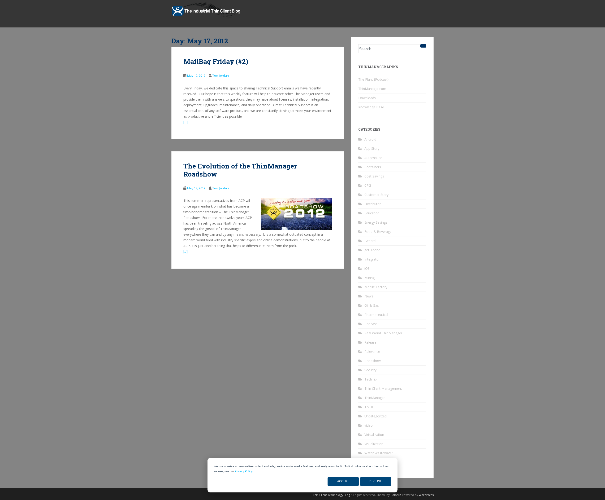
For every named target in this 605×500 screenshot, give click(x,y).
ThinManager (374, 397)
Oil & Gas (371, 305)
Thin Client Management (383, 388)
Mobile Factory (375, 287)
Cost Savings (374, 176)
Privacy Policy (243, 471)
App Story (371, 148)
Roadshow (372, 360)
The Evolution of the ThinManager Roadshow (240, 170)
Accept (343, 481)
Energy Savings (375, 222)
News (368, 296)
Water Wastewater (378, 453)
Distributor (372, 204)
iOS (367, 268)
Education (372, 213)
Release (370, 342)
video (368, 425)
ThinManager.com (372, 88)
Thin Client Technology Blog (331, 495)
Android (370, 139)
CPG (367, 185)
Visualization (373, 444)
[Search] (423, 46)
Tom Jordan (220, 75)
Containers (372, 167)
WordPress (426, 495)
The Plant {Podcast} (373, 79)
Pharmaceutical (376, 314)
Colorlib (395, 495)
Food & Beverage (378, 231)
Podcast (370, 324)
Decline (375, 481)
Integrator (372, 259)
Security (370, 370)
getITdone (372, 250)
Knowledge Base (371, 107)
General (370, 241)
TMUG (369, 407)
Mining (369, 277)
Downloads (367, 98)
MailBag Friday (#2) (215, 61)
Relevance (372, 351)
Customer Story (376, 194)
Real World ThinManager (383, 333)
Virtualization (374, 434)
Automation (373, 157)
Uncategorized (375, 416)
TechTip (370, 379)
